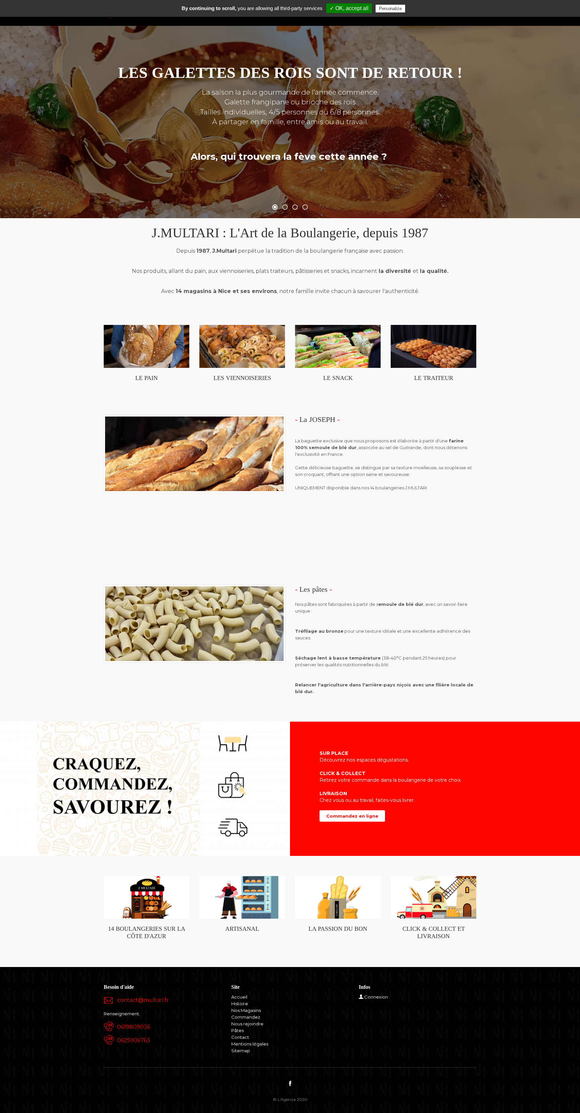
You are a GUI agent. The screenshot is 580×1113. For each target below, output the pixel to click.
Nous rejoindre (247, 1023)
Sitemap (240, 1050)
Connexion (376, 997)
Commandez (245, 1017)
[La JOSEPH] (194, 453)
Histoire (239, 1003)
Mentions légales (249, 1044)
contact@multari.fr (143, 1000)
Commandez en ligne (352, 816)
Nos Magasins (246, 1010)
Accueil (239, 997)
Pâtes (237, 1030)
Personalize (390, 8)
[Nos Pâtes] (194, 623)
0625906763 (133, 1040)
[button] (275, 207)
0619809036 (133, 1027)
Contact (240, 1037)
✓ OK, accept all (349, 8)
